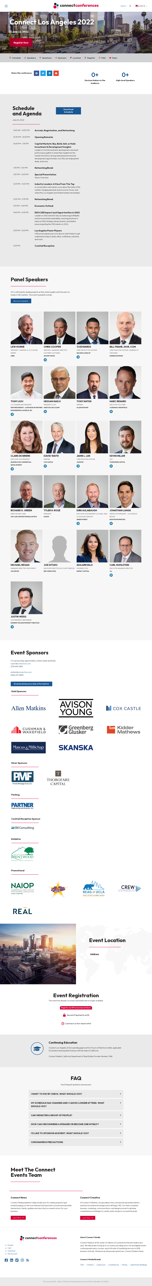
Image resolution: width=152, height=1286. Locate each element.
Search (123, 6)
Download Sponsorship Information (31, 684)
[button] (36, 73)
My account (12, 1253)
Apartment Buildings (138, 1265)
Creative (90, 1265)
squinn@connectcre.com (21, 663)
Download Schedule (68, 110)
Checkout (11, 1251)
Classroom (101, 1265)
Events (10, 1245)
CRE (82, 1265)
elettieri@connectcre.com (21, 672)
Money (125, 1265)
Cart (9, 1248)
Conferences (113, 1265)
